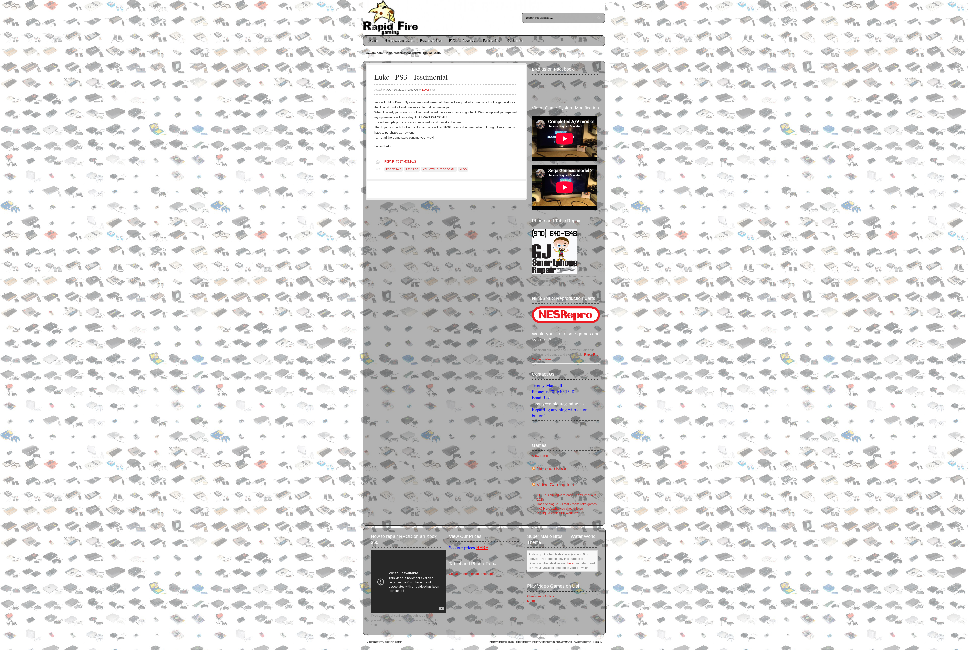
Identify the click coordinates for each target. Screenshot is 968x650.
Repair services (431, 41)
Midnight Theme (527, 642)
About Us (469, 41)
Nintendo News (552, 468)
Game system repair (399, 41)
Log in (598, 642)
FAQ (452, 41)
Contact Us (515, 41)
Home (374, 41)
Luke (425, 89)
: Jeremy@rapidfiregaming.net (558, 400)
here (570, 563)
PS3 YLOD (412, 169)
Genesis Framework (557, 642)
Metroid (532, 601)
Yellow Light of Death (439, 169)
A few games (540, 456)
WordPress (583, 642)
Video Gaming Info (555, 484)
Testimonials (491, 41)
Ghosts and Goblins (540, 596)
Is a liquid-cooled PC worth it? (557, 513)
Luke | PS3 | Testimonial (411, 77)
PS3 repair (393, 169)
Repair (389, 161)
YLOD (463, 169)
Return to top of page (385, 642)
